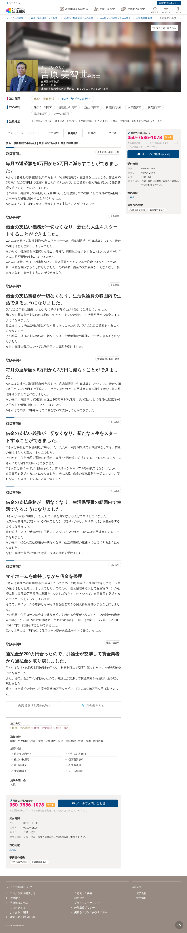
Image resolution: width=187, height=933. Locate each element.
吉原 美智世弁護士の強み (34, 705)
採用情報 (141, 898)
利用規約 (79, 898)
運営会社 (141, 893)
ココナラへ (14, 3)
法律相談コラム (19, 902)
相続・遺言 (62, 727)
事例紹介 (73, 133)
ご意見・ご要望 (83, 893)
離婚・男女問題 (43, 727)
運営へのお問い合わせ (22, 917)
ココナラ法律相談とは (22, 893)
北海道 (13, 849)
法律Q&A (15, 898)
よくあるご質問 (19, 912)
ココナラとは (17, 907)
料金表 (92, 132)
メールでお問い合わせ (90, 803)
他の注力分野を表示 (74, 98)
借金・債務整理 (44, 98)
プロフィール (15, 132)
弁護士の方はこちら (169, 2)
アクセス (111, 132)
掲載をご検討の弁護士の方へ (91, 912)
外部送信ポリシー (84, 907)
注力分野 (54, 132)
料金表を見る (92, 706)
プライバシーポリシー (87, 902)
